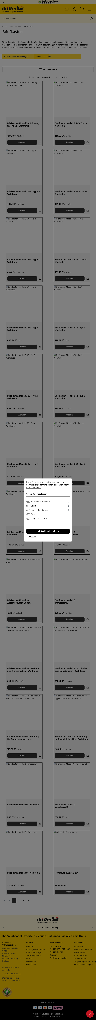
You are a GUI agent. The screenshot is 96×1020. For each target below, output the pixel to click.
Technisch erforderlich (40, 502)
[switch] (28, 506)
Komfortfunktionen (39, 510)
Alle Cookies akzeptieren (48, 531)
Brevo (33, 514)
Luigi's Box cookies (39, 519)
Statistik (34, 506)
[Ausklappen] (68, 501)
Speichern (32, 537)
